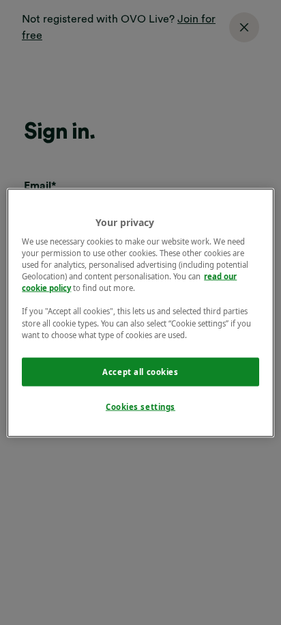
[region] (140, 312)
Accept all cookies (140, 371)
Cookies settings (140, 406)
